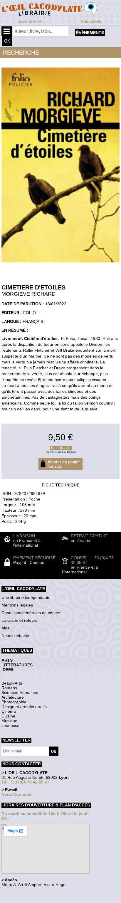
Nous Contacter (17, 794)
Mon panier (91, 21)
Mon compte (30, 21)
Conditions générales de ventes (30, 612)
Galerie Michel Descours (28, 900)
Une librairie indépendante (26, 597)
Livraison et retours (19, 620)
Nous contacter (15, 635)
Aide (5, 628)
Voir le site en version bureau (32, 892)
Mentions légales (17, 605)
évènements (90, 32)
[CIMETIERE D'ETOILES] (60, 264)
